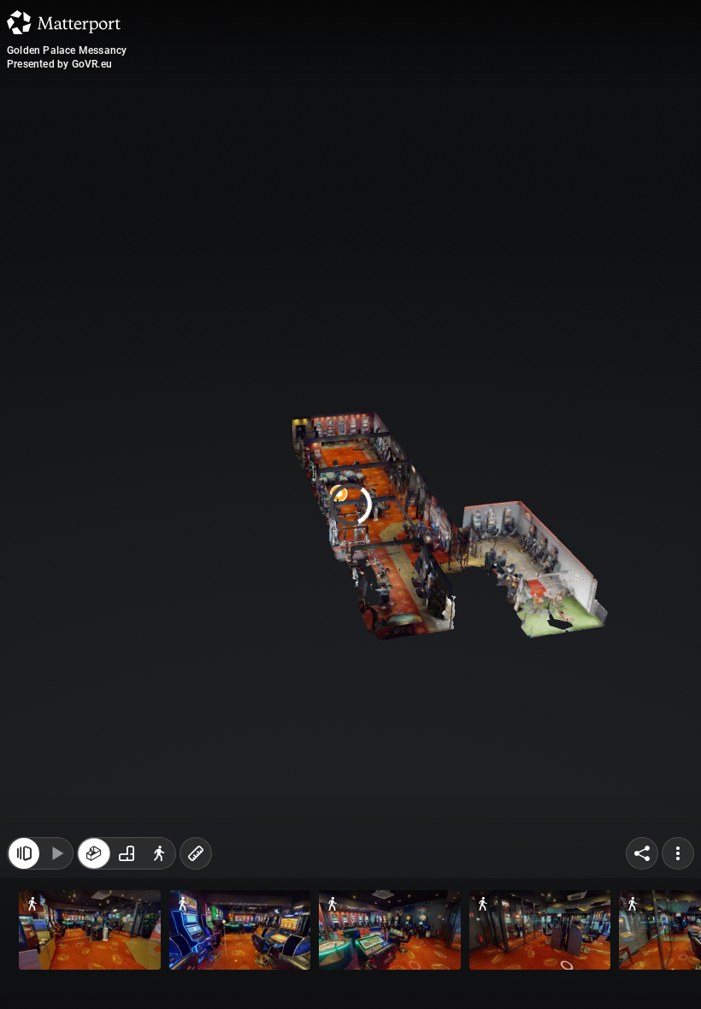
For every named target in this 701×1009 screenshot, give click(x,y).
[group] (126, 862)
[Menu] (678, 862)
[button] (89, 929)
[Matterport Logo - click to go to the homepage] (63, 22)
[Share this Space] (642, 862)
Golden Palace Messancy (67, 50)
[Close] (499, 145)
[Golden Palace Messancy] (350, 504)
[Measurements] (196, 862)
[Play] (56, 862)
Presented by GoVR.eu (59, 64)
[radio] (94, 862)
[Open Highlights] (24, 862)
